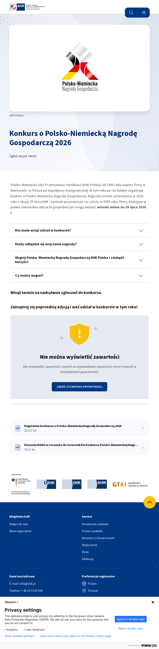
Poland (93, 590)
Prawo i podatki (92, 531)
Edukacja (87, 559)
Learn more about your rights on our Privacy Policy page (75, 636)
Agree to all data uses (130, 619)
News (85, 552)
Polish (92, 584)
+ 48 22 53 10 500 (32, 590)
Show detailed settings (19, 636)
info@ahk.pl (27, 584)
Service (87, 516)
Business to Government (98, 538)
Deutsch (10, 602)
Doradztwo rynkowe (95, 524)
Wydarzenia (89, 545)
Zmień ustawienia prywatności (79, 386)
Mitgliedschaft (19, 516)
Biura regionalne (20, 531)
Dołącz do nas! (18, 524)
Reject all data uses (130, 628)
